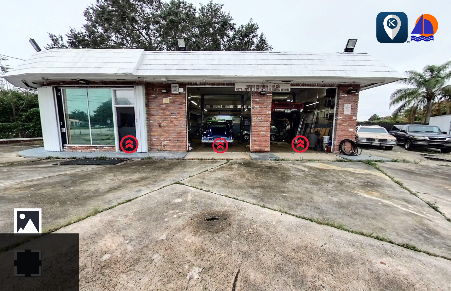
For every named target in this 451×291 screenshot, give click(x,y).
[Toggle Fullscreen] (27, 263)
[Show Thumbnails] (27, 221)
